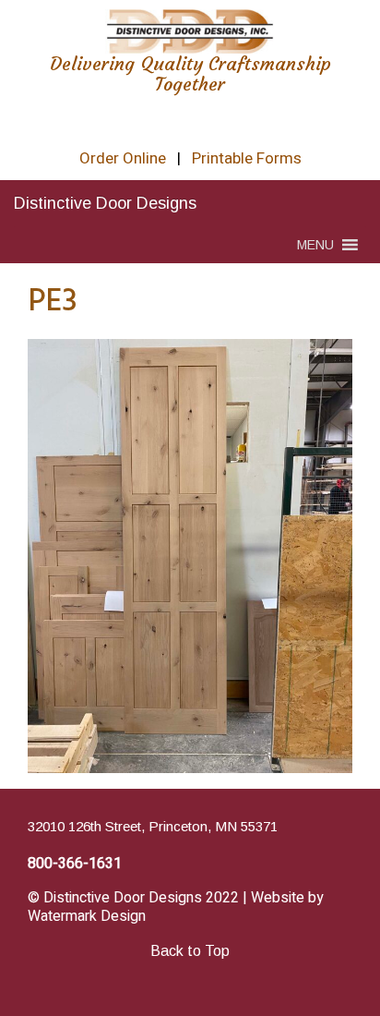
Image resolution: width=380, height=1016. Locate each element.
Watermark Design (87, 916)
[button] (315, 244)
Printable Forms (247, 158)
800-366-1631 (75, 864)
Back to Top (190, 951)
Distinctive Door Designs (105, 203)
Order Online (122, 158)
